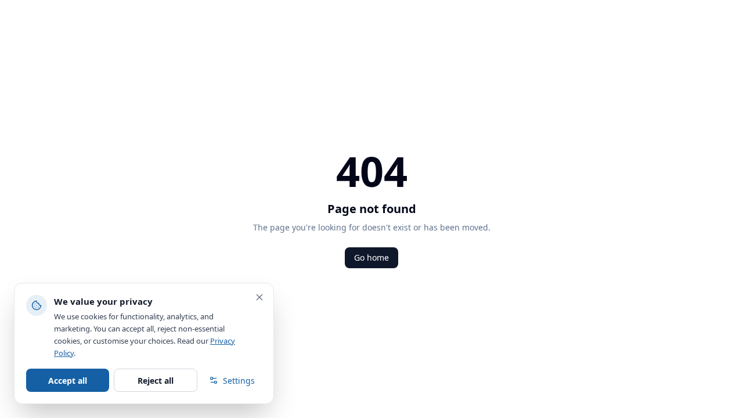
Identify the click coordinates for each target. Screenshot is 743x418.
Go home (371, 257)
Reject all (156, 380)
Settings (239, 380)
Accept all (67, 380)
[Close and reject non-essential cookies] (259, 297)
